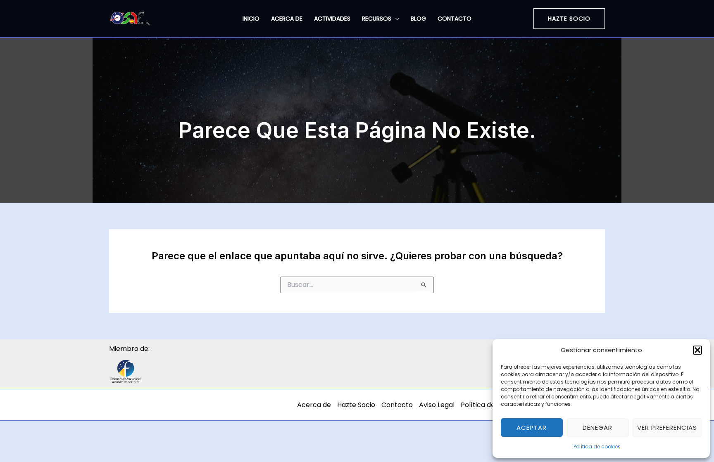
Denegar (597, 427)
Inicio (251, 18)
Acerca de (286, 18)
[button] (697, 350)
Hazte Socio (356, 405)
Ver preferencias (667, 427)
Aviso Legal (437, 405)
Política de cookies (597, 446)
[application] (395, 18)
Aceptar (531, 427)
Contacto (454, 18)
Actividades (332, 18)
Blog (418, 18)
